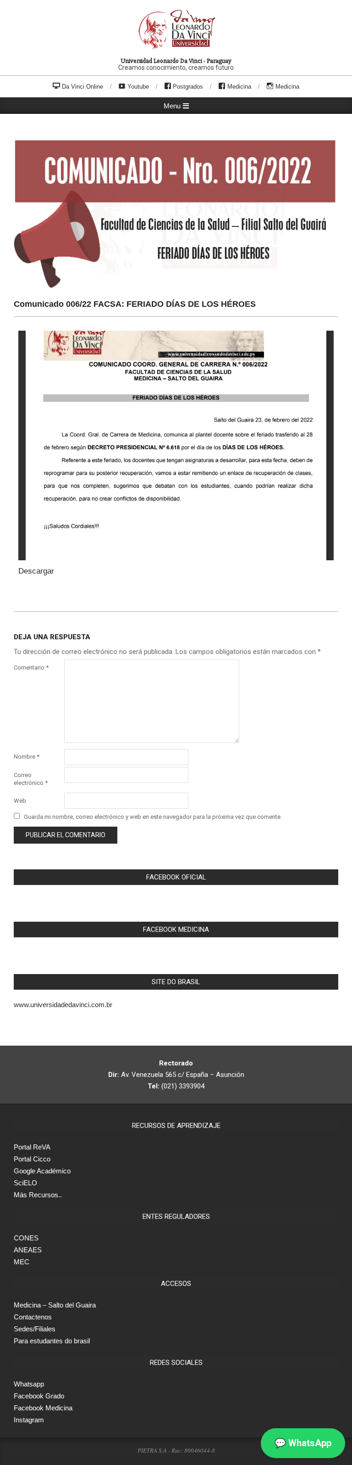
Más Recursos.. (38, 1195)
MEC (21, 1262)
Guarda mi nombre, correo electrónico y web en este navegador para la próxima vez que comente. (153, 816)
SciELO (25, 1183)
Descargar (36, 571)
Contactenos (33, 1317)
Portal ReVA (32, 1147)
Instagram (29, 1420)
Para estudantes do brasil (52, 1341)
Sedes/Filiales (34, 1329)
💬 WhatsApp (303, 1442)
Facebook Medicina (43, 1408)
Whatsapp (29, 1384)
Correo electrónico (31, 779)
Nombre (26, 756)
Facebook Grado (39, 1396)
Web (20, 800)
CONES (26, 1238)
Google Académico (42, 1171)
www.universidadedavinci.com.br (63, 1005)
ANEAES (28, 1250)
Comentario (31, 667)
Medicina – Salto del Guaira (55, 1305)
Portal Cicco (32, 1159)
